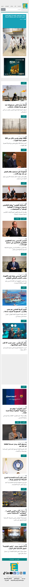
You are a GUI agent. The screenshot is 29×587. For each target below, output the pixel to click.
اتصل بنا (7, 580)
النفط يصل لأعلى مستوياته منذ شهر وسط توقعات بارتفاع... (16, 106)
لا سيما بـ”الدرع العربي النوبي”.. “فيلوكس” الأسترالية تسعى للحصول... (16, 513)
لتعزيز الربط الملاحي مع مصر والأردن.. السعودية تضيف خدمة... (15, 311)
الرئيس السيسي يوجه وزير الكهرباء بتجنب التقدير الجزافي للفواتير (15, 277)
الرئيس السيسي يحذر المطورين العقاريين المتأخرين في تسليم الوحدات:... (16, 243)
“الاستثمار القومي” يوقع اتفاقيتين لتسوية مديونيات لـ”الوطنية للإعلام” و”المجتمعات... (15, 207)
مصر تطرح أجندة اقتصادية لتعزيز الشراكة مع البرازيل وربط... (15, 479)
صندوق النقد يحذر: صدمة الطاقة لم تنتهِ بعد (15, 445)
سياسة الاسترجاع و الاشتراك (17, 580)
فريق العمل (16, 578)
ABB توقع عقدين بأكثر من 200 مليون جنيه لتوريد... (16, 139)
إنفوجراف (7, 6)
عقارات (17, 219)
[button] (14, 54)
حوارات (11, 6)
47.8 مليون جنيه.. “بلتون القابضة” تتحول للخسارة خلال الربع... (15, 547)
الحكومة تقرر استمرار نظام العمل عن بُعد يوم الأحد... (15, 173)
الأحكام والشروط (8, 578)
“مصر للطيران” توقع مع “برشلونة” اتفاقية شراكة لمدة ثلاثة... (16, 411)
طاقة (18, 422)
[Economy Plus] (25, 6)
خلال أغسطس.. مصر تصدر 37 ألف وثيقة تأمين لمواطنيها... (15, 344)
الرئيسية (19, 6)
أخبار (15, 6)
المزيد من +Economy (14, 559)
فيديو (2, 6)
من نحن (23, 578)
